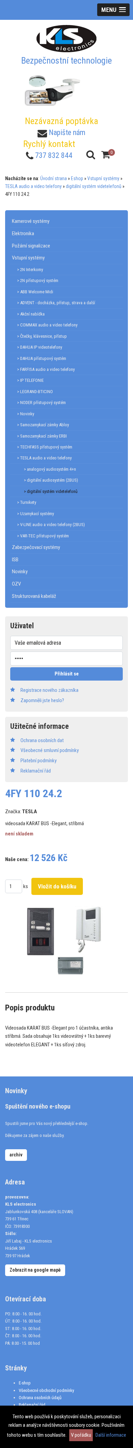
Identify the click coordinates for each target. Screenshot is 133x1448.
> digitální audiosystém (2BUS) (51, 480)
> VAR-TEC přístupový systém (43, 535)
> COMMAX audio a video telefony (47, 324)
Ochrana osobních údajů (40, 1397)
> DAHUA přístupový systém (41, 358)
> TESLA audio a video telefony (44, 457)
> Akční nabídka (31, 314)
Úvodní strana (53, 178)
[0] (105, 154)
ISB (15, 560)
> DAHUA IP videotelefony (39, 347)
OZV (16, 584)
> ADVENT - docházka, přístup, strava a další (56, 302)
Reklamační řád (32, 1404)
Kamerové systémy (30, 221)
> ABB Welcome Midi (35, 291)
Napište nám (67, 132)
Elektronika (23, 233)
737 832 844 (53, 155)
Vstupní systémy (103, 178)
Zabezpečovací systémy (36, 547)
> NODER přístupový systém (41, 402)
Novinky (20, 571)
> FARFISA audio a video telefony (46, 369)
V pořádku (81, 1435)
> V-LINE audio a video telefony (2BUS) (51, 524)
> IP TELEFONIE (30, 380)
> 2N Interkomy (30, 269)
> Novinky (25, 413)
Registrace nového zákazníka (49, 690)
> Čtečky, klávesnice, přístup (42, 336)
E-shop (25, 1382)
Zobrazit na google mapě (35, 1270)
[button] (113, 9)
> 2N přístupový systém (37, 280)
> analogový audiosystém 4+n (50, 469)
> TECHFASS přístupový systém (44, 447)
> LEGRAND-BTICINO (35, 391)
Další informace (110, 1435)
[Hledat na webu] (90, 154)
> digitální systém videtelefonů (50, 491)
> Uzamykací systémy (35, 513)
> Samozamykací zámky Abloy (43, 424)
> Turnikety (26, 502)
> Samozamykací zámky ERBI (42, 436)
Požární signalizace (31, 246)
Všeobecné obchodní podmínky (46, 1390)
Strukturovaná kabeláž (34, 596)
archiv (16, 1154)
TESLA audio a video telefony (33, 186)
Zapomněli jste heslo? (42, 700)
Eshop (77, 178)
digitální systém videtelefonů (93, 186)
